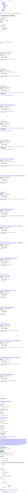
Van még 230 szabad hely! (3, 147)
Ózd (11, 441)
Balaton (4, 4)
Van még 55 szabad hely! (3, 128)
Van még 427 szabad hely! (3, 265)
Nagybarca (25, 440)
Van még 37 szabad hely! (3, 93)
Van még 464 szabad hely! (3, 297)
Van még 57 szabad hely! (3, 314)
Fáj (0, 442)
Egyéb (4, 27)
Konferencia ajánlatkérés (5, 458)
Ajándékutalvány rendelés (5, 460)
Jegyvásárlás (3, 10)
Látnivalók (3, 9)
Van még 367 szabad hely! (3, 381)
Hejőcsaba (22, 444)
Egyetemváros (10, 444)
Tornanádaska (20, 439)
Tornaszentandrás (17, 439)
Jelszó (1, 449)
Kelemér (14, 439)
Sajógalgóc (5, 440)
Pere (12, 444)
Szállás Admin (4, 470)
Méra (16, 443)
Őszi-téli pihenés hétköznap (4, 417)
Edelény (21, 440)
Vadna (15, 440)
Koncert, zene (5, 28)
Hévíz (4, 6)
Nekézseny (18, 441)
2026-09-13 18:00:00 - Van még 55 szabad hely (7, 95)
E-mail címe (1, 448)
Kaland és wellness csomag (4, 409)
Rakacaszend (8, 440)
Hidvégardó (13, 440)
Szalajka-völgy (18, 443)
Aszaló (16, 442)
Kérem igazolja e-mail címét (3, 453)
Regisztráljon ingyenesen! (8, 452)
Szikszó (14, 442)
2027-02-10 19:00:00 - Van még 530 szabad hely (7, 149)
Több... (1, 30)
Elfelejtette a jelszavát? (3, 450)
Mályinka (21, 441)
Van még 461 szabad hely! (3, 364)
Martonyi (12, 439)
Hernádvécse (9, 443)
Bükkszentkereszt (2, 444)
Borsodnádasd (14, 443)
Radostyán (10, 441)
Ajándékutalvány (4, 2)
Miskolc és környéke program (17, 13)
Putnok (10, 440)
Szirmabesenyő (9, 442)
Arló (4, 442)
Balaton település (6, 444)
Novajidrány (24, 443)
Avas (11, 443)
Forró (25, 442)
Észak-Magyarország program (9, 13)
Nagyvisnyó (2, 442)
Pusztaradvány (23, 442)
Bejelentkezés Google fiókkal (3, 447)
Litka (26, 441)
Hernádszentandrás (5, 443)
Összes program (4, 13)
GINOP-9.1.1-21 (4, 487)
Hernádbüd (20, 444)
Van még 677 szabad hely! (3, 76)
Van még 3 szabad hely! (3, 199)
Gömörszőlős (7, 439)
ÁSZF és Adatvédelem (4, 491)
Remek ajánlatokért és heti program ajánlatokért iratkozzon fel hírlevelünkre (9, 489)
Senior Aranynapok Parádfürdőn (5, 401)
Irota (23, 440)
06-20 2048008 (5, 481)
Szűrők (1, 22)
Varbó (16, 441)
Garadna (22, 443)
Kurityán (1, 440)
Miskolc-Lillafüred (19, 442)
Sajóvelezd (17, 440)
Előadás (4, 29)
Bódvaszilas (4, 439)
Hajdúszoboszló (5, 5)
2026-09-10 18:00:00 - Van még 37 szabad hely (7, 130)
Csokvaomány (24, 441)
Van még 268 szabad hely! (3, 216)
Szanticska (1, 441)
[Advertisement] (14, 36)
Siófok (4, 7)
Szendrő (10, 439)
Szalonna (1, 439)
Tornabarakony (24, 439)
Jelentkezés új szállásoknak (5, 472)
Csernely (6, 442)
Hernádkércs (1, 443)
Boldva (8, 441)
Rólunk (3, 479)
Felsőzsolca (14, 444)
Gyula (4, 8)
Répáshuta (17, 444)
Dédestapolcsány (5, 441)
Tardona (13, 441)
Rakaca (19, 440)
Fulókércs (12, 442)
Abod (3, 440)
